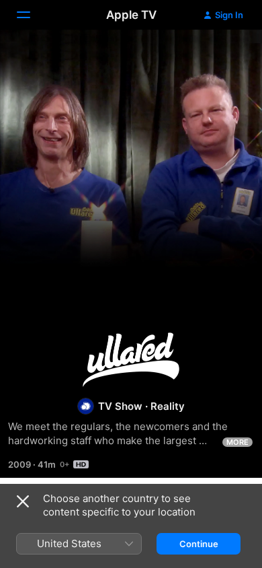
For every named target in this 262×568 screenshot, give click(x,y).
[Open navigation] (31, 15)
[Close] (23, 501)
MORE (237, 442)
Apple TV (131, 15)
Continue (198, 543)
